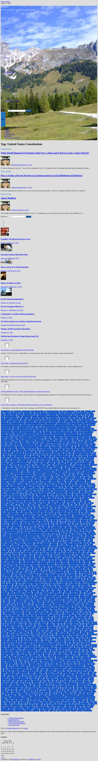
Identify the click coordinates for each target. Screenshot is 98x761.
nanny (11, 603)
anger (38, 427)
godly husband (75, 543)
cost (61, 487)
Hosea (67, 556)
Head (22, 551)
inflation (87, 563)
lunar (27, 586)
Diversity (82, 503)
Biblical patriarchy (66, 447)
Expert (23, 522)
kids (91, 574)
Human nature (39, 558)
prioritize (39, 631)
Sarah (62, 652)
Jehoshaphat (45, 569)
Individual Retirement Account (29, 563)
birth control (54, 449)
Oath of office (18, 610)
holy (49, 555)
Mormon (12, 600)
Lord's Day (92, 584)
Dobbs (21, 505)
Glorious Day (20, 543)
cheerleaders (40, 465)
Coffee (42, 477)
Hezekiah (33, 553)
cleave (67, 475)
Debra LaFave (48, 496)
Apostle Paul (16, 432)
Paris (60, 615)
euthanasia (19, 520)
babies (92, 439)
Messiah (92, 593)
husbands (3, 560)
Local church (27, 584)
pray (85, 626)
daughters (85, 494)
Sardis (73, 652)
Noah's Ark (25, 608)
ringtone (23, 646)
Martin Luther (86, 588)
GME (36, 543)
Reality (85, 638)
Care (81, 460)
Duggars (24, 508)
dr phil (41, 506)
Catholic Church (73, 461)
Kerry (68, 574)
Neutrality (40, 605)
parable (29, 615)
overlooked (59, 614)
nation (31, 603)
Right (6, 646)
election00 (42, 511)
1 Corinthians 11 (6, 411)
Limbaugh (63, 582)
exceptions (83, 520)
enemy (63, 515)
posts (56, 626)
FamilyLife (41, 524)
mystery (82, 601)
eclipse (84, 508)
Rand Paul (15, 638)
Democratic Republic (67, 499)
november (84, 608)
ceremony (38, 463)
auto (43, 439)
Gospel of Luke (5, 546)
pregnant (36, 627)
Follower (77, 530)
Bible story (19, 447)
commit (86, 479)
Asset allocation (39, 435)
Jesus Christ (14, 570)
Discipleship (45, 503)
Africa (41, 418)
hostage (77, 556)
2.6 (45, 411)
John (51, 570)
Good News (30, 544)
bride (71, 454)
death (23, 496)
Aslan (15, 435)
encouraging (50, 515)
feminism (84, 525)
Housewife (4, 558)
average (53, 439)
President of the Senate (30, 629)
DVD (29, 508)
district (77, 503)
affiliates (28, 418)
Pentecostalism (32, 619)
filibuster (46, 527)
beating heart (82, 444)
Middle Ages (52, 594)
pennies (19, 619)
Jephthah (64, 569)
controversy (69, 486)
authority (19, 439)
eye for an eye (44, 522)
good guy (15, 544)
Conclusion (45, 482)
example (71, 520)
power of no (71, 626)
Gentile (87, 539)
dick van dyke (69, 501)
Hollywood (38, 555)
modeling (82, 596)
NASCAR (25, 603)
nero (30, 605)
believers (57, 446)
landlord (8, 577)
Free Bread (63, 534)
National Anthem (38, 603)
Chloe (23, 466)
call (51, 458)
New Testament (19, 607)
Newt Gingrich (67, 607)
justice (94, 572)
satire (76, 652)
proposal (64, 633)
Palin (8, 615)
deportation (13, 501)
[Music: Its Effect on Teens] (3, 279)
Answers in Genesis (24, 428)
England (86, 515)
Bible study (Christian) (30, 447)
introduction (23, 567)
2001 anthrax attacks (52, 411)
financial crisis (80, 527)
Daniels (64, 494)
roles (84, 646)
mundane (35, 601)
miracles (29, 596)
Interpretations (65, 565)
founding (86, 532)
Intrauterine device (13, 567)
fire (2, 529)
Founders (80, 532)
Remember (52, 641)
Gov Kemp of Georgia (43, 546)
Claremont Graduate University (25, 475)
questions (36, 636)
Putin (5, 636)
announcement (5, 428)
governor (75, 546)
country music (75, 487)
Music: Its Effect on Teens (11, 283)
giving (87, 541)
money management (51, 598)
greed (50, 548)
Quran (48, 636)
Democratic (36, 499)
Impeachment (28, 562)
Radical (79, 636)
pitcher (28, 622)
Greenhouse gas (80, 548)
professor (10, 633)
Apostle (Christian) (86, 430)
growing (6, 550)
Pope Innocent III (92, 624)
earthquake (44, 508)
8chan (93, 411)
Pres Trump (63, 627)
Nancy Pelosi (5, 603)
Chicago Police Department (62, 465)
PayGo (65, 617)
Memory (35, 593)
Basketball (44, 444)
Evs (67, 520)
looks (56, 584)
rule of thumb (52, 648)
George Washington (17, 541)
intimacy (86, 565)
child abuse (77, 465)
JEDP (34, 569)
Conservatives (57, 484)
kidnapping (85, 574)
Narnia (15, 603)
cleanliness (55, 475)
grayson (15, 548)
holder (7, 555)
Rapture (27, 638)
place (37, 622)
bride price (77, 454)
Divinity (8, 505)
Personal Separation (66, 619)
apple (42, 432)
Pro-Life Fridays (75, 631)
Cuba (19, 492)
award (64, 439)
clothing (24, 477)
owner (85, 614)
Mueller (12, 601)
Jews (28, 570)
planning (67, 622)
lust (34, 586)
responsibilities (86, 643)
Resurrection (17, 645)
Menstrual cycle (46, 593)
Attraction (86, 437)
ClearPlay (62, 475)
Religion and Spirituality (29, 641)
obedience (48, 610)
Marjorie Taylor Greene (53, 588)
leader (11, 579)
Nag (90, 601)
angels (34, 427)
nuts (7, 610)
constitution (91, 484)
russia (22, 650)
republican (28, 643)
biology (35, 449)
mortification (41, 600)
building (27, 456)
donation (31, 506)
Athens (18, 437)
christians (25, 472)
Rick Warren (93, 645)
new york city (48, 607)
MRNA (92, 600)
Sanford (47, 652)
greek (54, 548)
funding (36, 537)
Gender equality (41, 539)
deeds (11, 498)
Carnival (3, 461)
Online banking (72, 612)
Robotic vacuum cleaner (63, 646)
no (17, 608)
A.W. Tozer (27, 413)
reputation (62, 643)
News (54, 607)
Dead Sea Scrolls (16, 496)
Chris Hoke (50, 466)
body (41, 451)
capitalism (34, 460)
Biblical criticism (55, 447)
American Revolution (48, 425)
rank (20, 638)
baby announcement (7, 441)
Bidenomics (93, 447)
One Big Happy (52, 612)
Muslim (66, 601)
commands (18, 479)
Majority (70, 586)
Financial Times (90, 527)
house (86, 556)
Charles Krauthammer (82, 463)
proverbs (14, 634)
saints (88, 650)
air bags (61, 418)
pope (84, 624)
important (36, 562)
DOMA (89, 505)
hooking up (47, 556)
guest (27, 550)
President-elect (52, 629)
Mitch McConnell (73, 596)
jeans (25, 569)
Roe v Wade (78, 646)
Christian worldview (62, 470)
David (91, 494)
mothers (73, 600)
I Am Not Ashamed (30, 560)
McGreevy (22, 591)
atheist (14, 437)
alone (92, 420)
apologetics (71, 430)
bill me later (20, 449)
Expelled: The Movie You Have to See (15, 239)
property (47, 633)
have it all (17, 551)
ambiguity (62, 422)
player (90, 622)
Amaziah (22, 422)
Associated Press (59, 435)
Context (45, 486)
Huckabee (27, 558)
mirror (34, 596)
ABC (32, 413)
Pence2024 (8, 619)
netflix (34, 605)
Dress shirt (79, 506)
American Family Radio (75, 423)
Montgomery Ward (85, 598)
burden (47, 456)
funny (60, 537)
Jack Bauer (88, 567)
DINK (83, 501)
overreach (76, 614)
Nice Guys (82, 607)
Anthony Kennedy (52, 428)
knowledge (89, 575)
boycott (28, 454)
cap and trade (15, 460)
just (91, 572)
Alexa (27, 420)
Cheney (46, 465)
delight (72, 498)
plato (81, 622)
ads (84, 416)
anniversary (87, 427)
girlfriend (69, 541)
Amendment (68, 422)
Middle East (59, 594)
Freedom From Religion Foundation (15, 536)
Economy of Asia (18, 510)
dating (74, 494)
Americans (76, 425)
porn (19, 626)
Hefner (81, 551)
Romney (16, 648)
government (53, 546)
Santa (52, 652)
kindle (14, 575)
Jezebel (32, 570)
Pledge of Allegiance (14, 624)
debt (54, 496)
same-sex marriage (23, 652)
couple (82, 487)
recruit (71, 639)
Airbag (72, 418)
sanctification (41, 652)
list (85, 582)
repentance (8, 643)
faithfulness (84, 522)
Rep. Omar (92, 641)
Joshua (15, 572)
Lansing (19, 577)
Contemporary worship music (21, 486)
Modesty (3, 598)
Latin (69, 577)
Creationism (68, 489)
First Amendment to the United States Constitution (55, 529)
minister (13, 596)
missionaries (49, 596)
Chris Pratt (58, 466)
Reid (90, 639)
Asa (79, 434)
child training (85, 465)
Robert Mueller (47, 646)
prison (45, 631)
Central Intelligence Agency (20, 463)
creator (79, 489)
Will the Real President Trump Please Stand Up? (20, 336)
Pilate (12, 622)
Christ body (69, 466)
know (84, 575)
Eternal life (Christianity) (73, 518)
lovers (24, 586)
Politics (56, 624)
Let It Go (12, 581)
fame (6, 524)
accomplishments (43, 415)
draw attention (55, 506)
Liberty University (88, 581)
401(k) (79, 411)
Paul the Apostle (47, 617)
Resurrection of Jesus (28, 645)
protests (9, 634)
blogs (33, 451)
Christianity (72, 470)
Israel (77, 567)
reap (20, 639)
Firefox (14, 529)
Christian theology (33, 470)
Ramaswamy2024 (6, 638)
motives (78, 600)
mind (86, 594)
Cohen (55, 477)
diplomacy (4, 503)
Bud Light (7, 456)
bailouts (88, 441)
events (49, 520)
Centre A (32, 463)
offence (63, 610)
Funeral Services (53, 537)
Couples (87, 487)
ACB (35, 415)
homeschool (86, 555)
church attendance (6, 473)
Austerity (8, 439)
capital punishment (25, 460)
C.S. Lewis (21, 458)
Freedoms (41, 536)
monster (77, 598)
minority (24, 596)
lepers (89, 579)
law (78, 577)
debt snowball (68, 496)
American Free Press (89, 423)
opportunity (93, 612)
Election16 (75, 511)
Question (30, 636)
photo (56, 620)
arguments (10, 434)
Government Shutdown (65, 546)
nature (9, 605)
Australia (14, 439)
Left (42, 579)
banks (35, 442)
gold (88, 543)
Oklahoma (85, 610)
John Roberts (72, 570)
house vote (91, 556)
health (35, 551)
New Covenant (55, 605)
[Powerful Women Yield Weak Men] (6, 251)
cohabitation (48, 477)
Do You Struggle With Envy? (12, 306)
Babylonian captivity (41, 441)
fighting (40, 527)
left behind (47, 579)
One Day (60, 612)
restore (11, 645)
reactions (62, 638)
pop (82, 624)
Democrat (11, 499)
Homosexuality (29, 556)
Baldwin (8, 442)
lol (48, 584)
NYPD (11, 610)
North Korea (71, 608)
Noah (20, 608)
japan (21, 569)
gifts (62, 541)
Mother (52, 600)
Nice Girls (76, 607)
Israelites (82, 567)
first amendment (35, 529)
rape (23, 638)
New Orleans (10, 607)
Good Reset (53, 544)
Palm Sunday (14, 615)
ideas (54, 560)
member (89, 591)
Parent (34, 615)
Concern (39, 482)
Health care (40, 551)
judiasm (82, 572)
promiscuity (35, 633)
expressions (29, 522)
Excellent (77, 520)
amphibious (83, 425)
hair (70, 550)
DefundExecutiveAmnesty (41, 498)
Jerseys (91, 569)
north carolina (54, 608)
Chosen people (42, 466)
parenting (51, 615)
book (54, 451)
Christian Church (22, 468)
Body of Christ (48, 451)
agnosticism (53, 418)
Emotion (36, 515)
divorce (14, 505)
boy (10, 454)
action (87, 415)
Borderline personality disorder (83, 453)
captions (55, 460)
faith (71, 522)
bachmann (58, 441)
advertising (8, 418)
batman (61, 444)
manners (14, 588)
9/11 (2, 413)
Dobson (26, 505)
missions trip (64, 596)
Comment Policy (10, 72)
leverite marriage (30, 581)
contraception (52, 486)
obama (25, 610)
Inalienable (64, 562)
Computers (17, 482)
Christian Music (86, 468)
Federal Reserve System (27, 525)
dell (81, 498)
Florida (49, 530)
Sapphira (57, 652)
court (2, 489)
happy (80, 550)
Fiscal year (29, 530)
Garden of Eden (90, 537)
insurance (8, 565)
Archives (7, 43)
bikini (2, 449)
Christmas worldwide (59, 472)
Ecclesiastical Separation (74, 508)
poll (60, 624)
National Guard (48, 603)
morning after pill (20, 600)
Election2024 (13, 513)
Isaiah (67, 567)
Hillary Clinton (68, 553)
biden (74, 447)
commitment (92, 479)
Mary (2, 589)
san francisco (33, 652)
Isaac (63, 567)
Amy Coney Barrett (7, 427)
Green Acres (60, 548)
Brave (45, 454)
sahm (85, 650)
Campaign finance (69, 458)
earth (32, 508)
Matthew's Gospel (82, 589)
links (77, 582)
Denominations (5, 501)
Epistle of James (38, 517)
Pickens (3, 622)
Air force (67, 418)
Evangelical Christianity (30, 520)
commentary (55, 479)
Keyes (78, 574)
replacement (15, 643)
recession (53, 639)
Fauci (79, 524)
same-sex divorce (12, 652)
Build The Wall (19, 456)
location (34, 584)
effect (93, 510)
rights (19, 646)
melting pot (83, 591)
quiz (40, 636)
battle (65, 444)
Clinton (90, 475)
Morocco (28, 600)
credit (83, 489)
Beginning (12, 446)
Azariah (75, 439)
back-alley (76, 441)
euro (92, 518)
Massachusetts (38, 589)
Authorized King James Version (32, 439)
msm (2, 601)
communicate (36, 480)
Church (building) (89, 472)
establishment (30, 518)
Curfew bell (89, 492)
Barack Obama (80, 442)
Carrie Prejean (23, 461)
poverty (60, 626)
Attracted (80, 437)
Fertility (9, 527)
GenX (91, 539)
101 (12, 411)
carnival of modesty (12, 461)
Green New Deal (69, 548)
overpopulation (68, 614)
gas (16, 539)
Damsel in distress (42, 494)
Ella (81, 513)
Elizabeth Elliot (64, 513)
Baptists (70, 442)
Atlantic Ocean (25, 437)
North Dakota (63, 608)
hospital (72, 556)
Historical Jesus (78, 553)
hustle (21, 560)
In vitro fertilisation (55, 562)
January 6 (16, 569)
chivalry (18, 466)
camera (55, 458)
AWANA (59, 439)
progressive (24, 633)
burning (52, 456)
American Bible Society (17, 423)
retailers (37, 645)
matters (50, 589)
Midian (66, 594)
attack (48, 437)
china (13, 466)
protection (91, 633)
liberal (42, 581)
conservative (49, 484)
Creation (51, 489)
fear (85, 524)
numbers (3, 610)
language (14, 577)
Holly (32, 555)
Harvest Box (4, 551)
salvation (3, 652)
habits (57, 550)
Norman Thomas (45, 608)
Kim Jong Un (7, 575)
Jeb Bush (29, 569)
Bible (77, 446)
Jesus (8, 570)
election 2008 (26, 511)
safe (67, 650)
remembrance (69, 641)
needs (13, 605)
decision (75, 496)
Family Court (17, 524)
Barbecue (4, 444)
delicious (67, 498)
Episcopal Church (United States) (22, 517)
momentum (13, 598)
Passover (83, 615)
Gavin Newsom (31, 539)
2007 (60, 411)
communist (61, 480)
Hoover (53, 556)
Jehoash (39, 569)
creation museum (59, 489)
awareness (69, 439)
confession (62, 482)
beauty (89, 444)
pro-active (55, 631)
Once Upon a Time (41, 612)
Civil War (4, 475)
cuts (22, 494)
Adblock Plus (41, 416)
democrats (77, 499)
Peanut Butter (80, 617)
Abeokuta (44, 413)
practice (77, 626)
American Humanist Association (10, 425)
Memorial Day (19, 593)
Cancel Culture (89, 458)
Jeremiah (70, 569)
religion (19, 641)
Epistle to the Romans (79, 517)
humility (60, 558)
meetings (67, 591)
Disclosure (8, 86)
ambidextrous (54, 422)
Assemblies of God (28, 435)
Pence (2, 619)
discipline (52, 503)
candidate (4, 460)
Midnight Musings (73, 594)
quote (44, 636)
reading (70, 638)
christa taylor (88, 466)
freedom (82, 534)
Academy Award (28, 415)
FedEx (37, 525)
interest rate (27, 565)
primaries (8, 631)
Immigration (9, 562)
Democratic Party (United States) (51, 499)
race (51, 636)
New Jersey (79, 605)
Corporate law (29, 487)
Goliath (92, 543)
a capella (6, 413)
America (75, 422)
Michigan (38, 594)
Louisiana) (9, 586)
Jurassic (87, 572)
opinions (83, 612)
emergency (4, 515)
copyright (21, 487)
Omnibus (32, 612)
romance (88, 646)
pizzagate (33, 622)
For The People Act (12, 532)
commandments (10, 479)
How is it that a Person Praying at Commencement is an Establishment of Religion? (42, 175)
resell (75, 643)
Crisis (40, 491)
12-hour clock (26, 411)
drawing (62, 506)
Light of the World (51, 582)
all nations (63, 420)
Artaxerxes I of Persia (44, 434)
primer (13, 631)
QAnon (11, 636)
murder (41, 601)
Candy (9, 460)
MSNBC (6, 601)
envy (10, 517)
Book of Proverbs (18, 453)
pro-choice (61, 631)
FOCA (65, 530)
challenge (44, 463)
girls (73, 541)
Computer (11, 482)
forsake (61, 532)
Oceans (58, 610)
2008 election (70, 411)
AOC (45, 430)
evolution (63, 520)
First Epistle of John (77, 529)
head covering (28, 551)
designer (46, 501)
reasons (28, 639)
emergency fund (28, 515)
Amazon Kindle (45, 422)
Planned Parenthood (59, 622)
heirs (8, 553)
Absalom (13, 415)
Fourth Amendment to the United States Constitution (26, 534)
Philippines (32, 620)
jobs (48, 570)
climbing (85, 475)
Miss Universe (41, 596)
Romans (3, 648)
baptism (39, 442)
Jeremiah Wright (78, 569)
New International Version (68, 605)
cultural (28, 492)
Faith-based (76, 522)
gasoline (19, 539)
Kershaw (73, 574)
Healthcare (58, 551)
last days (58, 577)
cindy (71, 473)
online (65, 612)
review (75, 645)
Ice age (47, 560)
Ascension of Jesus (86, 434)
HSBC (17, 558)
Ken (39, 574)
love (14, 586)
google (64, 544)
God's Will (54, 543)
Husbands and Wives (13, 560)
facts (59, 522)
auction (3, 439)
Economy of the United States (60, 510)
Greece (46, 548)
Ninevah (6, 608)
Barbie (9, 444)
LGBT (38, 581)
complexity (4, 482)
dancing (54, 494)
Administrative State (52, 416)
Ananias (15, 427)
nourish (78, 608)
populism (15, 626)
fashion (50, 524)
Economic (89, 508)
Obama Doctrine (32, 610)
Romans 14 (9, 648)
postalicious (50, 626)
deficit (24, 498)
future (64, 537)
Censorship (4, 463)
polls (63, 624)
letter (17, 581)
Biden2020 (79, 447)
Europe (3, 520)
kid (81, 574)
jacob (94, 567)
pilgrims (17, 622)
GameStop (69, 537)
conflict (68, 482)
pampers (20, 615)
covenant (17, 489)
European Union (11, 520)
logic (46, 584)
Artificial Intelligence (71, 434)
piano (84, 620)
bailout (84, 441)
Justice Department (6, 574)
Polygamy (68, 624)
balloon (13, 442)
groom (95, 548)
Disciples (38, 503)
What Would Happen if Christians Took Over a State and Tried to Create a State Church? (45, 153)
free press (69, 534)
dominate (17, 506)
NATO (80, 603)
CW (25, 494)
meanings (35, 591)
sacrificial (53, 650)
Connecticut (22, 484)
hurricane (84, 558)
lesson (2, 581)
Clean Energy (47, 475)
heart (63, 551)
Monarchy (31, 598)
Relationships (12, 641)
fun (93, 536)
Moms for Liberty (22, 598)
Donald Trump (24, 506)
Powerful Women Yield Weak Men (14, 255)
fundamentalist (15, 537)
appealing (37, 432)
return (58, 645)
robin (54, 646)
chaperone (62, 463)
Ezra (49, 522)
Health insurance (50, 551)
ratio (52, 638)
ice (43, 560)
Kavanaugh (33, 574)
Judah (53, 572)
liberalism (47, 581)
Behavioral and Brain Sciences (31, 446)
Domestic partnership (7, 506)
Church (81, 472)
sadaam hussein (61, 650)
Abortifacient (69, 413)
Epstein (89, 517)
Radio (84, 636)
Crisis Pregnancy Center (59, 491)
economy (10, 510)
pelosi (91, 617)
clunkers (29, 477)
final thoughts (56, 527)
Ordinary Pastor (9, 614)
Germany (46, 541)
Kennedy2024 (57, 574)
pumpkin (80, 634)
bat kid (50, 444)
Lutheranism (39, 586)
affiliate (23, 418)
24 (75, 411)
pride (88, 629)
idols (75, 560)
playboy (85, 622)
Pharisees (14, 620)
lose (2, 586)
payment (70, 617)
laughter (73, 577)
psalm (45, 634)
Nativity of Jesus (73, 603)
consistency (65, 484)
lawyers (81, 577)
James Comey (9, 569)
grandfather (4, 548)
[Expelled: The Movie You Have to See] (5, 235)
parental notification (42, 615)
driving (89, 506)
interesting (35, 565)
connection (30, 484)
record (67, 639)
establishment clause (40, 518)
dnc (18, 505)
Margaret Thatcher (32, 588)
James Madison (8, 198)
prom (29, 633)
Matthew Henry (72, 589)
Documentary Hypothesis (55, 505)
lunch (31, 586)
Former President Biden (36, 532)
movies (87, 600)
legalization (64, 579)
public (54, 634)
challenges (51, 463)
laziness (86, 577)
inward (42, 567)
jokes (87, 570)
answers (15, 428)
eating (53, 508)
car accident (61, 460)
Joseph (10, 572)
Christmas (31, 472)
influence (92, 563)
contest (40, 486)
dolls (85, 505)
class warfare (39, 475)
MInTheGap (4, 6)
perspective (75, 619)
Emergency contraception (15, 515)
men (39, 593)
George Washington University (33, 541)
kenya (64, 574)
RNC (41, 646)
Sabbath (42, 650)
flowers (53, 530)
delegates (61, 498)
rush (78, 648)
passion (78, 615)
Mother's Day (59, 600)
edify (78, 510)
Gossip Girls (32, 546)
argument (80, 432)
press (72, 629)
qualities (24, 636)
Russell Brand (15, 650)
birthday (61, 449)
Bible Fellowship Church (8, 447)
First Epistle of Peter (90, 529)
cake (26, 458)
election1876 (83, 511)
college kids (70, 477)
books (38, 453)
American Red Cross (35, 425)
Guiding (31, 550)
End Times (57, 515)
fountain (7, 534)
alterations (11, 422)
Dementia (92, 498)
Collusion (77, 477)
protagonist (84, 633)
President (10, 629)
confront (73, 482)
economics (4, 510)
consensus (37, 484)
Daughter (79, 494)
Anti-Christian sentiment (83, 428)
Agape (45, 418)
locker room (40, 584)
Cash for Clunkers (43, 461)
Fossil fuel (67, 532)
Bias (74, 446)
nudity (92, 608)
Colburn (59, 477)
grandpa (10, 548)
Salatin (93, 650)
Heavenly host (74, 551)
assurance (4, 437)
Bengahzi (63, 446)
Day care (7, 496)
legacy (53, 579)
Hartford (92, 550)
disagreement (17, 503)
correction (37, 487)
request (67, 643)
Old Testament (8, 612)
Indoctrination (43, 563)
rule (46, 648)
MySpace (76, 601)
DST (15, 508)
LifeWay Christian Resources (33, 582)
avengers (48, 439)
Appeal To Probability (27, 432)
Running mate (64, 648)
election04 (49, 511)
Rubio (43, 648)
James (2, 569)
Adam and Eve (27, 416)
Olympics (26, 612)
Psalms (50, 634)
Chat (34, 465)
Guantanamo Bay (19, 550)
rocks (72, 646)
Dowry (37, 506)
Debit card (41, 496)
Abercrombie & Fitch (53, 413)
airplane (77, 418)
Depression (21, 501)
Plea (2, 624)
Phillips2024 (46, 620)
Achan (73, 415)
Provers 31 (28, 634)
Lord (67, 584)
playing (95, 622)
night (2, 608)
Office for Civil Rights (73, 610)
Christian (3, 468)
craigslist (45, 489)
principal (28, 631)
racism (65, 636)
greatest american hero (37, 548)
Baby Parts (23, 441)
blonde (38, 451)
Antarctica (34, 428)
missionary (57, 596)
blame (7, 451)
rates (49, 638)
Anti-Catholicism (63, 428)
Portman (32, 626)
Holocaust (45, 555)
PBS (74, 617)
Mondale (37, 598)
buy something (92, 456)
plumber (28, 624)
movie (83, 600)
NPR (88, 608)
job (45, 570)
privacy (49, 631)
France (51, 534)
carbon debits (75, 460)
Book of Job (70, 451)
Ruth (38, 650)
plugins (23, 624)
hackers (62, 550)
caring (85, 460)
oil (81, 610)
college (64, 477)
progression (17, 633)
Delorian (85, 498)
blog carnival (22, 451)
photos (69, 620)
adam (20, 416)
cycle (28, 494)
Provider (34, 634)
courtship (11, 489)
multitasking (28, 601)
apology (77, 430)
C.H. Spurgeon (13, 458)
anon (11, 428)
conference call (54, 482)
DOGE (74, 505)
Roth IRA (38, 648)
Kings (78, 575)
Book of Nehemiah (6, 453)
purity (85, 634)
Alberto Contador (15, 420)
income (81, 562)
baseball (38, 444)
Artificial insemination (58, 434)
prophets (59, 633)
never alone (46, 605)
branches (40, 454)
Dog (70, 505)
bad (80, 441)
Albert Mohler (5, 420)
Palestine (3, 615)
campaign (60, 458)
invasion (29, 567)
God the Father (45, 543)
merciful (78, 593)
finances (68, 527)
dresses (84, 506)
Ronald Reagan (29, 648)
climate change (77, 475)
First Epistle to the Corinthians (10, 530)
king (23, 575)
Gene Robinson (58, 539)
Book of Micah (89, 451)
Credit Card (89, 489)
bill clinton (13, 449)
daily (34, 494)
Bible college (91, 446)
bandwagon (24, 442)
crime (36, 491)
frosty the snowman (75, 536)
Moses (48, 600)
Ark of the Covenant (31, 434)
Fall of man (91, 522)
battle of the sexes (73, 444)
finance (63, 527)
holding (11, 555)
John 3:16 (56, 570)
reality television (13, 639)
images (3, 562)
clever (71, 475)
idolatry (71, 560)
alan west (89, 418)
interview (80, 565)
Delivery (77, 498)
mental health (55, 593)
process (83, 631)
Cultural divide (44, 492)
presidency (4, 629)
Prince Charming (20, 631)
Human (32, 558)
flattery (44, 530)
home (75, 555)
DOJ (78, 505)
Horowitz (62, 556)
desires (55, 501)
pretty (76, 629)
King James (43, 575)
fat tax (55, 524)
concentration (25, 482)
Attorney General (72, 437)
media (45, 591)
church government (27, 473)
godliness (68, 543)
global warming (11, 543)
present (86, 627)
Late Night (64, 577)
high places (44, 553)
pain (89, 614)
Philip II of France (23, 620)
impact (22, 562)
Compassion (81, 480)
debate (35, 496)
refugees (82, 639)
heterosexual (26, 553)
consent (42, 484)
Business (75, 456)
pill (21, 622)
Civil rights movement (88, 473)
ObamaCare (41, 610)
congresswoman (14, 484)
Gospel (91, 544)
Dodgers (65, 505)
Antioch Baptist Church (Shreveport (23, 430)
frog (64, 536)
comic (91, 477)
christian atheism (12, 468)
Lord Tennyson (83, 584)
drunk (12, 508)
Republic (22, 643)
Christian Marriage (75, 468)
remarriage (45, 641)
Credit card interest (12, 491)
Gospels (25, 546)
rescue (72, 643)
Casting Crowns (54, 461)
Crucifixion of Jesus (11, 492)
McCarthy (9, 591)
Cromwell (83, 491)
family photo (25, 524)
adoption (80, 416)
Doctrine (36, 505)
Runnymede (73, 648)
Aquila (53, 432)
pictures (8, 622)
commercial (69, 479)
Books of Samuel (58, 453)
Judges (77, 572)
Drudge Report (5, 508)
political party (43, 624)
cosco (41, 487)
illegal (81, 560)
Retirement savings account (48, 645)
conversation (77, 486)
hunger (70, 558)
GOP (86, 544)
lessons (7, 581)
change (56, 463)
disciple (32, 503)
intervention (73, 565)
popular (3, 626)
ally (79, 420)
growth (12, 550)
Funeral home (43, 537)
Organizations (18, 614)
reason (24, 639)
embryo (88, 513)
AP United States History (54, 430)
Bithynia (80, 449)
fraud (54, 534)
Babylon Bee (31, 441)
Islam (74, 567)
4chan (83, 411)
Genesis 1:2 (80, 539)
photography (62, 620)
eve (46, 520)
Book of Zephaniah (30, 453)
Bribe (68, 454)
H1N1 (54, 550)
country (68, 487)
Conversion (84, 486)
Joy (33, 572)
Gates (24, 539)
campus (77, 458)
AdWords (14, 418)
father (59, 524)
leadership (16, 579)
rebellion (39, 639)
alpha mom (4, 422)
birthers (70, 449)
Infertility (65, 563)
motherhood (67, 600)
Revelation (64, 645)
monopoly (71, 598)
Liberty (59, 581)
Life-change (20, 582)
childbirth (4, 466)
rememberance (60, 641)
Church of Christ (39, 473)
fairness (67, 522)
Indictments (4, 563)
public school (74, 634)
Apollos (65, 430)
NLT (14, 608)
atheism (9, 437)
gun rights (37, 550)
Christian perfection (11, 470)
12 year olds (17, 411)
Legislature (78, 579)
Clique (15, 477)
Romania (94, 646)
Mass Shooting (19, 589)
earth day (37, 508)
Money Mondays (63, 598)
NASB (20, 603)
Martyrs (93, 588)
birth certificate (45, 449)
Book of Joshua (79, 451)
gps (79, 546)
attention (63, 437)
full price (89, 536)
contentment (34, 486)
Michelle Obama (30, 594)
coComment (36, 477)
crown (3, 492)
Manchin (9, 588)
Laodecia (25, 577)
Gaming (75, 537)
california (31, 458)
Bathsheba (55, 444)
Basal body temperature (28, 444)
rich (88, 645)
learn (29, 579)
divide (87, 503)
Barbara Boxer (89, 442)
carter (32, 461)
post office (43, 626)
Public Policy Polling (62, 634)
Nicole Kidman (90, 607)
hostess (82, 556)
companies (68, 480)
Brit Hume (83, 454)
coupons (92, 487)
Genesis (74, 539)
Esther (64, 518)
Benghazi (69, 446)
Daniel (59, 494)
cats (79, 461)
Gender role (50, 539)
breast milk (62, 454)
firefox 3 (19, 529)
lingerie (73, 582)
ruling (58, 648)
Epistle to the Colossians (50, 517)
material (45, 589)
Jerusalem (4, 570)
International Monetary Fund (47, 565)
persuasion (82, 619)
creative (74, 489)
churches (66, 473)
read (66, 638)
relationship (4, 641)
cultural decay (35, 492)
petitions (3, 620)
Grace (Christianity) (90, 546)
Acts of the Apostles (11, 416)
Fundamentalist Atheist (27, 537)
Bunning (42, 456)
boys (32, 454)
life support (12, 582)
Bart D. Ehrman (16, 444)
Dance (50, 494)
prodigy (88, 631)
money (42, 598)
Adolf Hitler (73, 416)
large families (36, 577)
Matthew (55, 589)
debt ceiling (59, 496)
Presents (90, 627)
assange (20, 435)
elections (28, 513)
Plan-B (50, 622)
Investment (36, 567)
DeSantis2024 (29, 501)
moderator (89, 596)
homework (14, 556)
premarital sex (43, 627)
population (9, 626)
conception (33, 482)
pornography (25, 626)
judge (66, 572)
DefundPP (52, 498)
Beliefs (52, 446)
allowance (75, 420)
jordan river (4, 572)
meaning (28, 591)
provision (40, 634)
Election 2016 (34, 511)
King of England (70, 575)
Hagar (67, 550)
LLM (14, 584)
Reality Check (92, 638)
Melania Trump (75, 591)
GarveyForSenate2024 (7, 539)
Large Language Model (48, 577)
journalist (28, 572)
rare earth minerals (35, 638)
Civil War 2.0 (11, 475)
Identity (58, 560)
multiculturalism (20, 601)
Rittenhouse (32, 646)
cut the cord (16, 494)
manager (3, 588)
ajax (81, 418)
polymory (74, 624)
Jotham (23, 572)
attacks (52, 437)
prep (58, 627)
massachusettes (29, 589)
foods (92, 530)
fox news (45, 534)
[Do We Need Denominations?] (6, 295)
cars (29, 461)
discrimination (59, 503)
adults (2, 418)
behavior (18, 446)
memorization (28, 593)
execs (89, 520)
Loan (18, 584)
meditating (56, 591)
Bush (71, 456)
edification (73, 510)
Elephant (52, 513)
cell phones (87, 461)
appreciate (47, 432)
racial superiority (58, 636)
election (19, 511)
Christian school (22, 470)
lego (83, 579)
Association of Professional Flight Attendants (78, 435)
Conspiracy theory (81, 484)
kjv (81, 575)
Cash (35, 461)
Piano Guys (90, 620)
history (85, 553)
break (49, 454)
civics (79, 473)
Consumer (4, 486)
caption (40, 460)
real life (80, 638)
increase (86, 562)
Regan (87, 639)
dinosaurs (88, 501)
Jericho (86, 569)
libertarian (54, 581)
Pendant (14, 619)
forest (19, 532)
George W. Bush (6, 541)
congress (88, 482)
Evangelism (41, 520)
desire (51, 501)
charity (74, 463)
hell (11, 553)
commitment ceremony (8, 480)
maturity (91, 589)
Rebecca (33, 639)
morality (6, 600)
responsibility (5, 645)
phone (52, 620)
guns (42, 550)
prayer (89, 626)
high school (51, 553)
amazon (37, 422)
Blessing (11, 451)
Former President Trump (51, 532)
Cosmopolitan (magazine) (51, 487)
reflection (76, 639)
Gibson (51, 541)
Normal (37, 608)
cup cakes (76, 492)
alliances (68, 420)
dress (66, 506)
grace (82, 546)
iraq (50, 567)
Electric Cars (46, 513)
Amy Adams (91, 425)
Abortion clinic (83, 413)
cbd (82, 461)
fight (36, 527)
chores (31, 466)
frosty (67, 536)
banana (18, 442)
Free (58, 534)
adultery (91, 416)
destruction (61, 501)
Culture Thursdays (59, 492)
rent (87, 641)
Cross (88, 491)
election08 (55, 511)
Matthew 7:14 (63, 589)
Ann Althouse (72, 427)
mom (7, 598)
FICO (33, 527)
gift (60, 541)
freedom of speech (32, 536)
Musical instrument (58, 601)
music (50, 601)
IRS (60, 567)
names (93, 601)
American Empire (51, 423)
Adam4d (34, 416)
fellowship (45, 525)
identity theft (64, 560)
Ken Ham (44, 574)
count (64, 487)
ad (18, 416)
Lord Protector (74, 584)
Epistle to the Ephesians (65, 517)
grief (91, 548)
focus (68, 530)
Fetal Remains (17, 527)
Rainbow (89, 636)
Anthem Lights (41, 428)
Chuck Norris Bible (72, 472)
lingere (69, 582)
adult (86, 416)
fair (64, 522)
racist (69, 636)
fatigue (75, 524)
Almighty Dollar (86, 420)
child (72, 465)
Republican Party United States (41, 643)
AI (58, 418)
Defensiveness (17, 498)
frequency (47, 536)
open (79, 612)
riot (27, 646)
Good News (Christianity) (42, 544)
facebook (54, 522)
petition (91, 619)
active (2, 416)
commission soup (78, 479)
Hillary (62, 553)
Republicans (55, 643)
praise (82, 626)
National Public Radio (60, 603)
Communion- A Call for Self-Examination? (18, 314)
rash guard (44, 638)
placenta (42, 622)
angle (42, 427)
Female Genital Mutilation (61, 525)
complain (88, 480)
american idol (25, 425)
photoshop (74, 620)
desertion (36, 501)
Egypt (2, 511)
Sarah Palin (67, 652)
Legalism (58, 579)
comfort (87, 477)
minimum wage (5, 596)
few (26, 527)
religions (39, 641)
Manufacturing (22, 588)
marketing (64, 588)
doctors (31, 505)
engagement (69, 515)
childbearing (93, 465)
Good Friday (8, 544)
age (48, 418)
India (91, 562)
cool (89, 486)
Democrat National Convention (23, 499)
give (76, 541)
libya (2, 582)
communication (45, 480)
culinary (23, 492)
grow (2, 550)
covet (21, 489)
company (74, 480)
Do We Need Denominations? (12, 299)
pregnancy (30, 627)
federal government (14, 525)
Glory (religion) (29, 543)
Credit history (22, 491)
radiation (74, 636)
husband (89, 558)
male (81, 586)
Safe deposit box (74, 650)
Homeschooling (5, 556)
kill (93, 574)
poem (33, 624)
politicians (51, 624)
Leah (26, 579)
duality (20, 508)
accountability (52, 415)
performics (45, 619)
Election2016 (91, 511)
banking (30, 442)
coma (82, 477)
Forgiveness (25, 532)
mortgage (34, 600)
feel (41, 525)
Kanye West (16, 574)
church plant (60, 473)
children (9, 466)
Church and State (6, 149)
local (21, 584)
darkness (69, 494)
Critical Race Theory (73, 491)
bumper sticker (34, 456)
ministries (18, 596)
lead (90, 577)
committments (27, 480)
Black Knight (87, 449)
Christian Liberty (56, 468)
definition (29, 498)
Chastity (30, 465)
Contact (7, 58)
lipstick (82, 582)
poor (79, 624)
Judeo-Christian (60, 572)
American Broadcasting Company (35, 423)
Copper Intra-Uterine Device (9, 487)
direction (10, 503)
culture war (69, 492)
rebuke (48, 639)
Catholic (65, 461)
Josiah (19, 572)
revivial (84, 645)
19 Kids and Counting (37, 411)
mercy (83, 593)
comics (3, 479)
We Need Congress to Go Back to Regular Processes (21, 321)
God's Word (61, 543)
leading (22, 579)
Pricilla (84, 629)
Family (10, 524)
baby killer (16, 441)
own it (81, 614)
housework (11, 558)
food (88, 530)
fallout (3, 524)
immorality (16, 562)
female (51, 525)
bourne (6, 454)
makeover (76, 586)
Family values (33, 524)
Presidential (60, 629)
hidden (38, 553)
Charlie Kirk (14, 465)
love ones (19, 586)
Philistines (39, 620)
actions (92, 415)
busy (80, 456)
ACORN (78, 415)
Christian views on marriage (47, 470)
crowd (92, 491)
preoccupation (52, 627)
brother (94, 454)
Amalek (16, 422)
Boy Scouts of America (18, 454)
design (41, 501)
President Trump (43, 629)
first (29, 529)
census (10, 463)
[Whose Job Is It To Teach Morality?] (6, 263)
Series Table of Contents (12, 101)
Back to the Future (66, 441)
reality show (4, 639)
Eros (19, 518)
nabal (86, 601)
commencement (40, 479)
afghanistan (35, 418)
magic (57, 586)
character (68, 463)
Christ (63, 466)
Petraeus (8, 620)
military (82, 594)
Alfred (38, 420)
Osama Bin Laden (35, 614)
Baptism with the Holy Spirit (51, 442)
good (2, 544)
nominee (31, 608)
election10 (62, 511)
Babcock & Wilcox (83, 439)
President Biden (18, 629)
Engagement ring (78, 515)
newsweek (59, 607)
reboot (44, 639)
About (6, 29)
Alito (42, 420)
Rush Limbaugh (85, 648)
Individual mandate (14, 563)
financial (73, 527)
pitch (23, 622)
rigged (3, 646)
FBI (82, 524)
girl (65, 541)
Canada (82, 458)
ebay (57, 508)
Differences (77, 501)
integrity (13, 565)
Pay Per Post (58, 617)
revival (79, 645)
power (65, 626)
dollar (81, 505)
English (91, 515)
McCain (3, 591)
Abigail (62, 413)
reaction (56, 638)
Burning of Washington (62, 456)
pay (53, 617)
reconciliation (61, 639)
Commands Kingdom (28, 479)
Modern (94, 596)
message (87, 593)
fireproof (24, 529)
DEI (57, 498)
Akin (84, 418)
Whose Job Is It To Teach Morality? (15, 267)
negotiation (19, 605)
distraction (71, 503)
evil (59, 520)
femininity (78, 525)
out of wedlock (46, 614)
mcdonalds (16, 591)
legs (86, 579)
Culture (51, 492)
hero (20, 553)
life (8, 582)
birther (66, 449)
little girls (10, 584)
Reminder (77, 641)
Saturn (81, 652)
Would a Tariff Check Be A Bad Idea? (16, 329)
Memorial (11, 593)
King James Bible (52, 575)
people (40, 619)
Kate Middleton (25, 574)
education (83, 510)
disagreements (25, 503)
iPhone (46, 567)
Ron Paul (22, 648)
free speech (76, 534)
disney (66, 503)
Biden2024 (86, 447)
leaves (39, 579)
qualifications (18, 636)
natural (85, 603)
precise (24, 627)
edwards (88, 510)
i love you (39, 560)
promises (42, 633)
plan (46, 622)
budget (13, 456)
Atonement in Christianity (38, 437)
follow (73, 530)
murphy (45, 601)
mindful (90, 594)
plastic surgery (75, 622)
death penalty (29, 496)
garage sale (81, 537)
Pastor (88, 615)
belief (48, 446)
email (84, 513)
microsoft (44, 594)
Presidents (68, 629)
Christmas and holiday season (44, 472)
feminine (72, 525)
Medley (62, 591)
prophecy (53, 633)
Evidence (54, 520)
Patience (9, 617)
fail (62, 522)
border (71, 453)
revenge (70, 645)
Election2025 (22, 513)
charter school (23, 465)
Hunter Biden (77, 558)
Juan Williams (38, 572)
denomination (85, 499)
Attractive (93, 437)
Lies (5, 582)
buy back (84, 456)
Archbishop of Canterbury (63, 432)
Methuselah (4, 594)
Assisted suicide (49, 435)
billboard (27, 449)
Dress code (72, 506)
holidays (22, 555)
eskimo (23, 518)
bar (74, 442)
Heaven (67, 551)
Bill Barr (7, 449)
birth (39, 449)
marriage (69, 588)
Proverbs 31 (21, 634)
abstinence (20, 415)
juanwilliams (47, 572)
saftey (81, 650)
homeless (79, 555)
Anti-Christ (72, 428)
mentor (61, 593)
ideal (50, 560)
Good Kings (22, 544)
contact (9, 486)
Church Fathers (16, 473)
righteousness (13, 646)
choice (27, 466)
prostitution (77, 633)
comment (48, 479)
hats (13, 551)
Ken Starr (50, 574)
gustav (46, 550)
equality (15, 518)
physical (80, 620)
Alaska (94, 418)
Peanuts (87, 617)
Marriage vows (77, 588)
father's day (64, 524)
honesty (37, 556)
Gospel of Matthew (16, 546)
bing (31, 449)
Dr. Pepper (47, 506)
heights (86, 551)
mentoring (67, 593)
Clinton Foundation (7, 477)
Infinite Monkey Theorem (76, 563)
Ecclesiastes (62, 508)
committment (19, 480)
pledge (6, 624)
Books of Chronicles (46, 453)
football (3, 532)
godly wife (83, 543)
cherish (51, 465)
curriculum (9, 494)
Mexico (10, 594)
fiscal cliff (22, 530)
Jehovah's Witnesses (56, 569)
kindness (18, 575)
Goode (60, 544)
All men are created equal (51, 420)
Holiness (27, 555)
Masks (13, 589)
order (2, 614)
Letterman (22, 581)
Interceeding (20, 565)
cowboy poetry (35, 489)
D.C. (31, 494)
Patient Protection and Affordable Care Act (26, 617)
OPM (88, 612)
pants (25, 615)
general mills (67, 539)
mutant (71, 601)
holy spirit (54, 555)
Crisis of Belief (46, 491)
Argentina (74, 432)
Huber (21, 558)
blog (16, 451)
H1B (49, 550)
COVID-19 (27, 489)
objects (54, 610)
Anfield (30, 427)
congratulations (80, 482)
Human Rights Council (51, 558)
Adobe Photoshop (63, 416)
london (52, 584)
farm (46, 524)
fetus (23, 527)
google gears (81, 544)
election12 (69, 511)
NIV (11, 608)
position (37, 626)
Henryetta (16, 553)
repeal (2, 643)
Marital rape (42, 588)
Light (44, 582)
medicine (50, 591)
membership (4, 593)
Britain (89, 454)
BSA (2, 456)
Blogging (29, 451)
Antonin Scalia (38, 430)
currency (3, 494)
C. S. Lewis (4, 458)
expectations (10, 522)
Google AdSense (72, 544)
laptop (30, 577)
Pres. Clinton (71, 627)
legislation (71, 579)
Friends (60, 536)
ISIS (70, 567)
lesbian (94, 579)
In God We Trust (44, 562)
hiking (57, 553)
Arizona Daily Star (19, 434)
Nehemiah (26, 605)
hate (10, 551)
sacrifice (47, 650)
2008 (64, 411)
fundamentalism (5, 537)
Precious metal (17, 627)
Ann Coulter (80, 427)
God (39, 543)
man (90, 586)
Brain (35, 454)
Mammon (86, 586)
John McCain (63, 570)
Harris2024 (85, 550)
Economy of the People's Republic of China (37, 510)
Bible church (83, 446)
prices (80, 629)
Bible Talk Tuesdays (43, 447)
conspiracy (72, 484)
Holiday (16, 555)
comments (62, 479)
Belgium (43, 446)
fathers (70, 524)
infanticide (59, 563)
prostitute (70, 633)
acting (83, 415)
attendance (57, 437)
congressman (5, 484)
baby (95, 439)
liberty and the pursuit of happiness (72, 581)
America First (82, 422)
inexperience (52, 563)
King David (28, 575)
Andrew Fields (22, 427)
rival (37, 646)
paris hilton (66, 615)
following (84, 530)
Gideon (56, 541)
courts (6, 489)
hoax (89, 553)
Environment (5, 517)
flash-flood (38, 530)
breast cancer (55, 454)
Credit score (30, 491)
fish (34, 530)
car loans (68, 460)
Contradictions (60, 486)
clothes (19, 477)
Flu (57, 530)
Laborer (3, 577)
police (37, 624)
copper (93, 486)
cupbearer (82, 492)
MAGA (53, 586)
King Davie (36, 575)
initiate (3, 565)
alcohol (23, 420)
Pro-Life (67, 631)
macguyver (47, 586)
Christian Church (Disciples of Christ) (39, 468)
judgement (72, 572)
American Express (62, 423)
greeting (87, 548)
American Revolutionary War (64, 425)
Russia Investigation (30, 650)
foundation (74, 532)
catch (60, 461)
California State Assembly (42, 458)
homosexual (21, 556)
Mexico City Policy (19, 594)
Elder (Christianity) (10, 511)
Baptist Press (64, 442)
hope (57, 556)
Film (50, 527)
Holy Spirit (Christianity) (65, 555)
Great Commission (24, 548)
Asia (12, 435)
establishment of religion (54, 518)
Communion (54, 480)
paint (92, 614)
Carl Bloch (90, 460)
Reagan (75, 638)
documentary (43, 505)
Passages (72, 615)
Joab (42, 570)
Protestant (4, 634)
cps (41, 489)
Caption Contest (47, 460)
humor (66, 558)
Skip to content (5, 1)
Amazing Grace (30, 422)
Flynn (60, 530)
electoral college (36, 513)
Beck (7, 446)
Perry (50, 619)
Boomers (66, 453)
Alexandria (32, 420)
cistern (76, 473)
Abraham (8, 415)
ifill (78, 560)
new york (40, 607)
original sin (26, 614)
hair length (75, 550)
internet (58, 565)
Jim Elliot (38, 570)
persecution (55, 619)
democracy (4, 499)
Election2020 (5, 513)
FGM (29, 527)
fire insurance (7, 529)
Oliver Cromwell (18, 612)
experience (17, 522)
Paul (40, 617)
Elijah (57, 513)
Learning (34, 579)
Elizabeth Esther (74, 513)
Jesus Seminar (22, 570)
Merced (73, 593)
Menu (3, 119)
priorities (34, 631)
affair (19, 418)
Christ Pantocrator (78, 466)
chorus (36, 466)
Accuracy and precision (64, 415)
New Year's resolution (30, 607)
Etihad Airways (86, 518)
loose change (62, 584)
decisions (81, 496)
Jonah (91, 570)
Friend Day (54, 536)
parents (57, 615)
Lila (59, 582)
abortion (75, 413)
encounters (42, 515)
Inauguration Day (73, 562)
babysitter (51, 441)
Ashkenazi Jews (6, 435)
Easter (49, 508)
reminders (83, 641)
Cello (92, 461)
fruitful (84, 536)
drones (94, 506)
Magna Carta (64, 586)
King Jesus (61, 575)
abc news (37, 413)
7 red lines (88, 411)
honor (41, 556)
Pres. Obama (79, 627)
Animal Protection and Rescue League (55, 427)
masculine (7, 589)
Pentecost (25, 619)
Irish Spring (55, 567)
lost (5, 586)
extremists (36, 522)
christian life (65, 468)
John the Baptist (81, 570)
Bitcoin (75, 449)
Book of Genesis (61, 451)
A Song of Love (14, 413)
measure (40, 591)
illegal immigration (89, 560)
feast (88, 524)
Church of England (50, 473)
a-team (21, 413)
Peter (87, 619)
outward (53, 614)
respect (80, 643)
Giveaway (81, 541)
